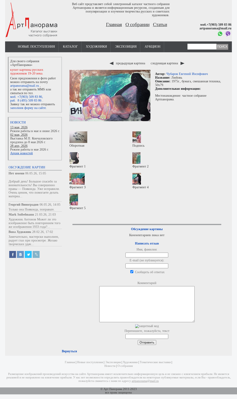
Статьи (160, 24)
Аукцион (152, 46)
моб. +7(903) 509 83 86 (26, 97)
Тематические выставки (155, 362)
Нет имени (16, 173)
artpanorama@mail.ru (24, 85)
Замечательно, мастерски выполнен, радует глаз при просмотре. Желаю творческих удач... (34, 240)
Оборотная (76, 145)
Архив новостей (21, 153)
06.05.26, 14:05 (50, 204)
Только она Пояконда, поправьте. (32, 209)
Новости (18, 122)
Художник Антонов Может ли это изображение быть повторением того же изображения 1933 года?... (34, 223)
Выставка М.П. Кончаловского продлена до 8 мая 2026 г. (31, 140)
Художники (96, 46)
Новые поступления (36, 46)
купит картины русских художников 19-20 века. (26, 71)
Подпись (138, 145)
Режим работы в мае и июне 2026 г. (35, 131)
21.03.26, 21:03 (45, 214)
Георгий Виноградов (24, 204)
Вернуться (69, 351)
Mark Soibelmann (21, 214)
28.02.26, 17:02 (42, 232)
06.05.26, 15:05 (35, 173)
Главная (114, 24)
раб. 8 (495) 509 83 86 (25, 100)
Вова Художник (20, 232)
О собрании (137, 24)
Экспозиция (126, 46)
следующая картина (165, 63)
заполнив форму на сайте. (28, 108)
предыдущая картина (130, 63)
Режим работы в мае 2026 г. (29, 149)
